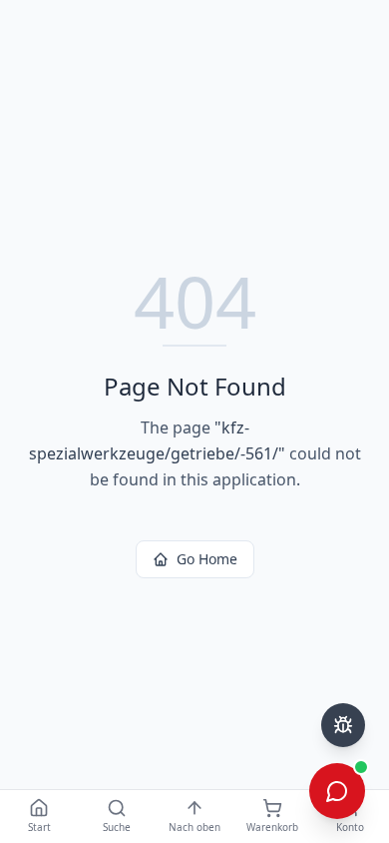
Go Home (207, 558)
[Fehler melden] (343, 725)
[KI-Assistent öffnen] (337, 791)
